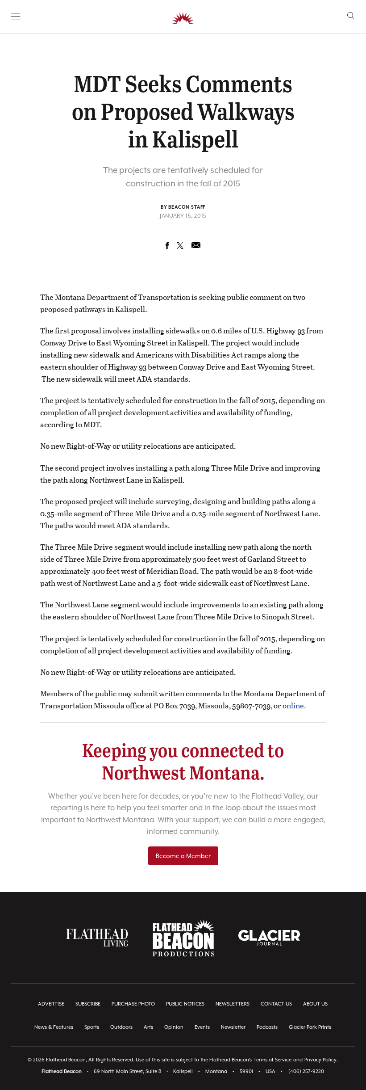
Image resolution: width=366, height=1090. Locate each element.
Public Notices (185, 1004)
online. (294, 705)
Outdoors (121, 1027)
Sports (91, 1027)
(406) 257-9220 (306, 1071)
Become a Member (183, 855)
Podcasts (267, 1027)
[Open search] (351, 16)
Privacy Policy (320, 1060)
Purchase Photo (133, 1004)
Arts (148, 1027)
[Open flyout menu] (16, 16)
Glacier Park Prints (310, 1027)
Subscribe (87, 1004)
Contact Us (276, 1004)
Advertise (51, 1004)
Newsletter (233, 1027)
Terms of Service (272, 1060)
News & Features (53, 1027)
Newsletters (233, 1004)
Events (202, 1027)
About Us (315, 1004)
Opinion (173, 1027)
